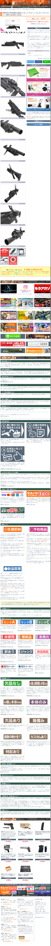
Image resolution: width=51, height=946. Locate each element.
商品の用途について (6, 361)
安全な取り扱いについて (7, 376)
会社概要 (42, 885)
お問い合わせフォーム (23, 908)
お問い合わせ (48, 885)
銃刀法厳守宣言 (14, 885)
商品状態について (6, 678)
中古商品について (6, 608)
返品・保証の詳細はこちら (8, 941)
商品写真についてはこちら (8, 695)
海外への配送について (7, 399)
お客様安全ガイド (8, 885)
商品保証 (37, 885)
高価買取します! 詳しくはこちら (38, 23)
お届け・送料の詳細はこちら (8, 921)
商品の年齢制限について (7, 369)
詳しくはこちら (30, 274)
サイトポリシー (5, 416)
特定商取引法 (25, 885)
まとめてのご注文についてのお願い (10, 472)
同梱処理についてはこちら (8, 485)
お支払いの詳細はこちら (7, 904)
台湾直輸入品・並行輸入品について (10, 796)
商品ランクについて (6, 618)
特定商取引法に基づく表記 (24, 940)
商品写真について (6, 406)
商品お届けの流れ (31, 885)
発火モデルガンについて (7, 775)
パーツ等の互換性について (8, 392)
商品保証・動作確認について (8, 764)
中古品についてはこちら (7, 631)
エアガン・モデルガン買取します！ (42, 892)
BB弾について (5, 810)
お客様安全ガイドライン (7, 381)
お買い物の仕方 (5, 421)
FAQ (20, 885)
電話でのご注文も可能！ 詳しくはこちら (11, 469)
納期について (5, 524)
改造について (5, 385)
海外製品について (6, 783)
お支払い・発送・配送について (9, 489)
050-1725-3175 (34, 269)
